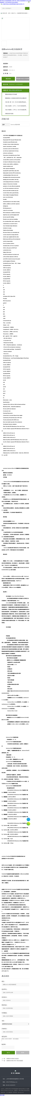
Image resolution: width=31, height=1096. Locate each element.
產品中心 (14, 13)
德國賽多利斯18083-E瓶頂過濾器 (14, 1060)
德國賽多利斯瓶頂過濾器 (12, 1058)
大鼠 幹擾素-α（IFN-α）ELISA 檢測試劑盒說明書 (16, 109)
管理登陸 (15, 1092)
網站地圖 (2, 1095)
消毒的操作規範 (9, 113)
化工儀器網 (9, 1092)
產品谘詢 (8, 78)
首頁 (9, 13)
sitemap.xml (21, 1092)
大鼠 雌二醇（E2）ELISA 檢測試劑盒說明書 (16, 102)
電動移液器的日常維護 (11, 94)
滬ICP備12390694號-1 (24, 1090)
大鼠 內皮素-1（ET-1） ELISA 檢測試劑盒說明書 (16, 106)
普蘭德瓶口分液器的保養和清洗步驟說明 (15, 98)
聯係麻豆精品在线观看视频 (22, 79)
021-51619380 (28, 819)
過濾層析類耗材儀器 (22, 13)
